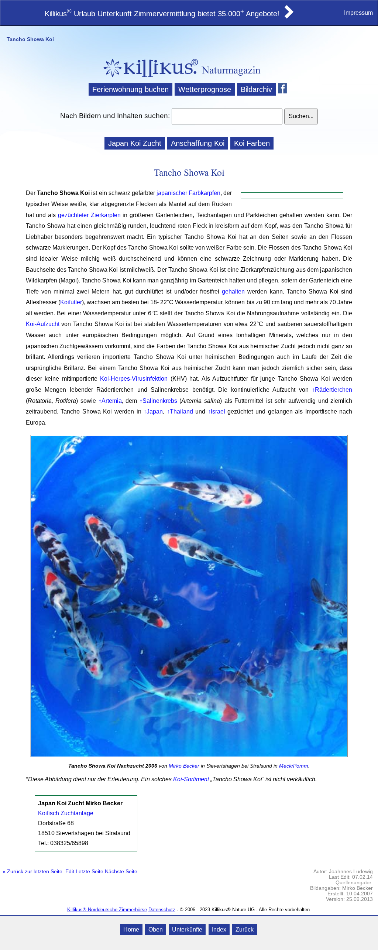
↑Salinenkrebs (158, 401)
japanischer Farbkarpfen (188, 193)
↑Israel (216, 411)
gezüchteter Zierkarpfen (89, 215)
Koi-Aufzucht (42, 324)
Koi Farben (252, 143)
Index (219, 929)
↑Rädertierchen (332, 390)
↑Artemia (110, 401)
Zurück (245, 929)
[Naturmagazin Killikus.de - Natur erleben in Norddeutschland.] (148, 78)
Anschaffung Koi (197, 143)
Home (131, 929)
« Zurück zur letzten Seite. (33, 871)
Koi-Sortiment (191, 779)
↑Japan (153, 411)
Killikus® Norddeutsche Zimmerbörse (107, 909)
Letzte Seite (89, 871)
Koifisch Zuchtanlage (65, 813)
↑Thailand (180, 411)
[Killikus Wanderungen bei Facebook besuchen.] (284, 89)
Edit (69, 871)
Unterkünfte (187, 929)
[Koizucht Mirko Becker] (189, 598)
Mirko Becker (184, 766)
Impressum (358, 13)
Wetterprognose (204, 89)
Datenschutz (161, 909)
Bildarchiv (256, 89)
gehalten (233, 291)
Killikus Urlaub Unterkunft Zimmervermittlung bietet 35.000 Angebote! (162, 14)
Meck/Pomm (293, 766)
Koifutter (71, 302)
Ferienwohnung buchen (130, 89)
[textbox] (227, 116)
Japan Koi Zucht (134, 143)
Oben (155, 929)
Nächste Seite (121, 871)
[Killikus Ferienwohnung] (288, 16)
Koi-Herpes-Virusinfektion (134, 378)
